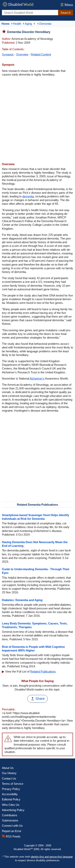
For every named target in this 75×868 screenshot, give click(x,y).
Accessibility (10, 794)
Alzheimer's (37, 378)
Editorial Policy (11, 799)
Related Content (41, 54)
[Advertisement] (37, 119)
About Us (8, 767)
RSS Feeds (12, 836)
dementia (28, 196)
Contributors (9, 815)
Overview (22, 54)
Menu (66, 5)
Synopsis (8, 54)
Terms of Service (12, 783)
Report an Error (11, 831)
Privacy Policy (11, 789)
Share (40, 699)
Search (66, 12)
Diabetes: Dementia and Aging (22, 600)
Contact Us (9, 778)
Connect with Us (12, 825)
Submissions (10, 820)
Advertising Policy (13, 810)
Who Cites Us (10, 804)
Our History (9, 773)
